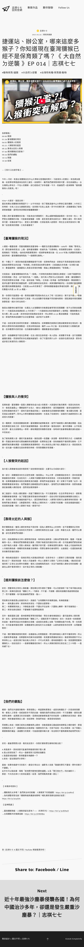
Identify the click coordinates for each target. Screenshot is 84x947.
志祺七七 (17, 7)
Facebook (46, 869)
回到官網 (17, 10)
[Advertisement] (42, 20)
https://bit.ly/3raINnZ (65, 792)
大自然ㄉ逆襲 (30, 72)
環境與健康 (47, 35)
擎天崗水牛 (58, 771)
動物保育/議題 (10, 72)
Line (64, 869)
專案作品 (32, 7)
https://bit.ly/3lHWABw (35, 814)
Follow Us (64, 7)
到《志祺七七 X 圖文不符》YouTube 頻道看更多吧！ (24, 850)
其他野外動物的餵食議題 (35, 771)
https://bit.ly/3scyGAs (11, 799)
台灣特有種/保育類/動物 (54, 72)
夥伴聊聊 (48, 7)
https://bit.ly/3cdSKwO (59, 811)
